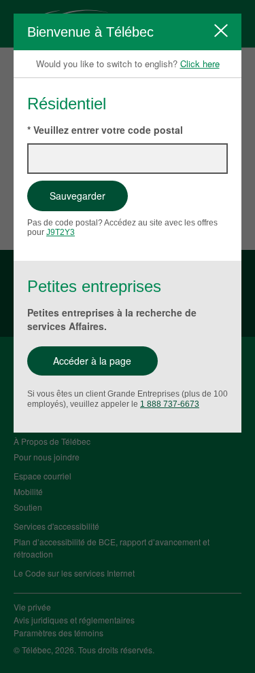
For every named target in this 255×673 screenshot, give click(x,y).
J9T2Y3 (60, 232)
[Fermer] (221, 30)
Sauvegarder (77, 195)
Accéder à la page (92, 360)
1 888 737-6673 (169, 404)
